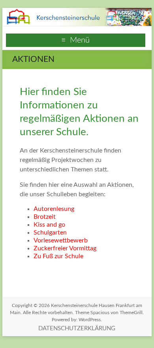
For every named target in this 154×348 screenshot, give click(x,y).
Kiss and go (49, 224)
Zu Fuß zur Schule (58, 256)
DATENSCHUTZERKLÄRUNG (76, 328)
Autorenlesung (54, 209)
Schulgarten (50, 232)
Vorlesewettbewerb (61, 240)
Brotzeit (45, 217)
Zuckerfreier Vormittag (65, 248)
